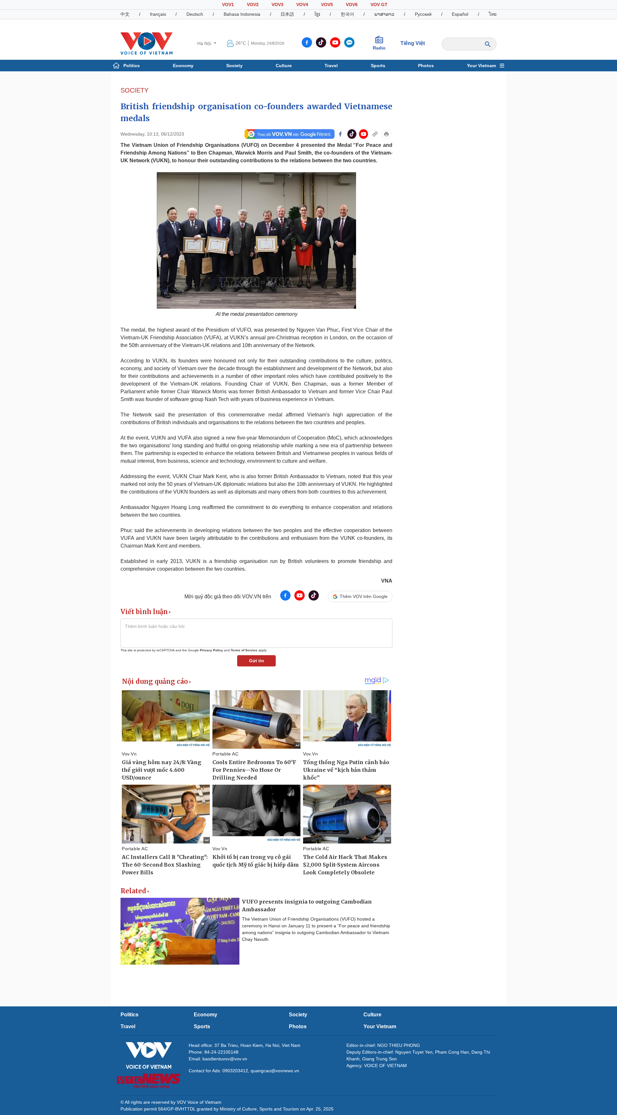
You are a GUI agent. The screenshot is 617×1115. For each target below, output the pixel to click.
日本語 (287, 14)
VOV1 (228, 4)
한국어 (347, 14)
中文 (125, 14)
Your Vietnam (481, 65)
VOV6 (352, 4)
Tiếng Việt (412, 43)
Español (460, 14)
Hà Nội (204, 43)
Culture (284, 65)
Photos (426, 65)
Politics (131, 65)
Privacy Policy (211, 650)
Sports (378, 65)
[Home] (147, 43)
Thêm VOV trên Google (364, 596)
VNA (386, 581)
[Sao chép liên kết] (375, 134)
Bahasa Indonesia (242, 14)
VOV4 (302, 4)
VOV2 (253, 4)
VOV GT (379, 4)
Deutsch (194, 14)
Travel (331, 65)
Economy (183, 65)
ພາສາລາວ (384, 14)
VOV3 (277, 4)
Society (234, 65)
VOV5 (327, 4)
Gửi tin (256, 660)
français (158, 14)
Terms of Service (244, 650)
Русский (423, 14)
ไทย (492, 14)
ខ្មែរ (317, 14)
